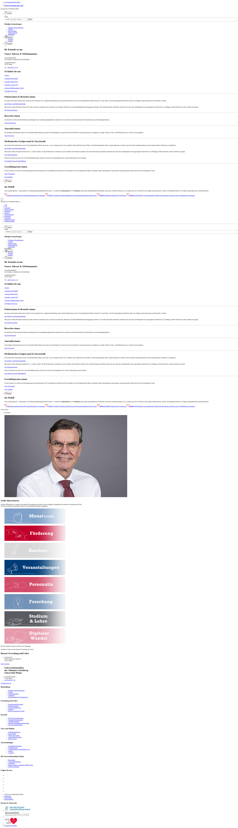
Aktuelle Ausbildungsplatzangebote (18, 723)
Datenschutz (8, 798)
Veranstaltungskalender (15, 746)
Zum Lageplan (5, 664)
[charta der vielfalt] (10, 825)
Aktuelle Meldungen (14, 732)
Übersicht (7, 208)
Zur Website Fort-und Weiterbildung (15, 161)
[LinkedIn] (5, 778)
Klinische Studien (13, 706)
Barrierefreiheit (8, 799)
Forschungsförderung (14, 708)
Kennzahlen (11, 760)
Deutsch (10, 39)
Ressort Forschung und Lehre (13, 5)
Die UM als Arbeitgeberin (15, 718)
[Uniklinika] (17, 810)
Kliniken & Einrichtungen (15, 27)
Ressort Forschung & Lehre (16, 711)
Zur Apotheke (8, 177)
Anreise (6, 75)
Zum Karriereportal (10, 123)
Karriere (6, 213)
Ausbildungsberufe (13, 721)
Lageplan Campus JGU (11, 85)
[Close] (5, 15)
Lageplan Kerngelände (11, 78)
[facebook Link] (5, 788)
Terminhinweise (13, 748)
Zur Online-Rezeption (10, 110)
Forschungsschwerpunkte (15, 704)
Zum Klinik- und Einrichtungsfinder (15, 104)
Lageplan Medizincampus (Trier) (14, 88)
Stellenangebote (12, 32)
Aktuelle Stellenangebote (15, 720)
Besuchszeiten (12, 31)
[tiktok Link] (5, 791)
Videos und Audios (13, 735)
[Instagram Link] (5, 785)
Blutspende (11, 34)
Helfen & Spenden (13, 767)
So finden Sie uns (6, 683)
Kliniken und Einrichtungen (16, 690)
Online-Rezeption (13, 694)
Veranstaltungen (9, 214)
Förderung (7, 211)
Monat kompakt (9, 209)
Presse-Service (12, 739)
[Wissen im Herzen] (10, 824)
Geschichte (11, 763)
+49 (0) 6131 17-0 (12, 67)
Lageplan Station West (11, 82)
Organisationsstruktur (14, 761)
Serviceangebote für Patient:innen (18, 697)
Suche (6, 16)
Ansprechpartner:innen (15, 737)
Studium (10, 709)
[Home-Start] (5, 206)
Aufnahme (11, 695)
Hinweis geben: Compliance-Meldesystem (20, 765)
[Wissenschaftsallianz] (17, 817)
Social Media (12, 734)
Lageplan (11, 753)
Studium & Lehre (9, 219)
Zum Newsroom (9, 135)
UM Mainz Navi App (10, 91)
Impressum (7, 796)
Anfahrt (10, 29)
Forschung (7, 218)
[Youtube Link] (6, 782)
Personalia (7, 216)
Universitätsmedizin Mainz (12, 2)
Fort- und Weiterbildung (15, 725)
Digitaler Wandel (9, 221)
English (10, 41)
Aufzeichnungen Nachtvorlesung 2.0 (19, 749)
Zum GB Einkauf (9, 174)
